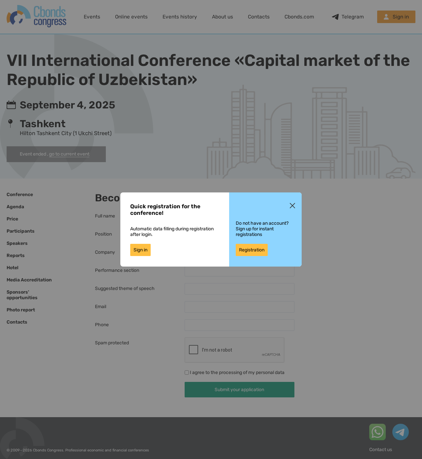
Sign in (140, 250)
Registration (251, 250)
